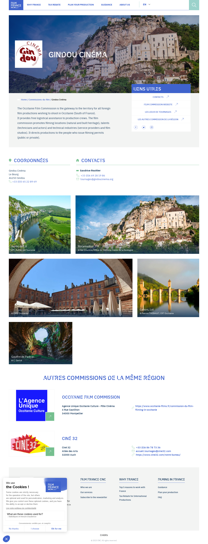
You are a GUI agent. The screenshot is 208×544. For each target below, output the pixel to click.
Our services (86, 492)
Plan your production (168, 492)
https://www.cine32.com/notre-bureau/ (158, 454)
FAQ (160, 497)
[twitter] (144, 127)
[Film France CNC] (16, 5)
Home (24, 99)
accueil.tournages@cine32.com (153, 451)
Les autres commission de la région (158, 119)
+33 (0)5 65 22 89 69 (24, 181)
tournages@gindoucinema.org (96, 179)
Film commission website (158, 104)
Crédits (104, 535)
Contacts (158, 96)
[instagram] (152, 127)
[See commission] (32, 405)
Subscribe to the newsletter (93, 497)
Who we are (86, 487)
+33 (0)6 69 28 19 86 (93, 175)
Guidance (162, 487)
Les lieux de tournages (158, 111)
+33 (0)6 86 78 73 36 (148, 447)
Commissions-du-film (39, 99)
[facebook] (136, 127)
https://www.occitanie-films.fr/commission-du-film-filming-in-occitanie (164, 407)
